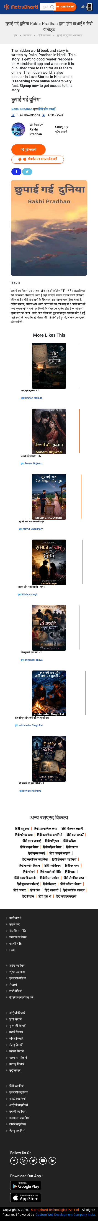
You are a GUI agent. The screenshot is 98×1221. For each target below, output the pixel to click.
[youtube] (43, 1161)
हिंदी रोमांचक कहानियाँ (64, 859)
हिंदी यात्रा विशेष (29, 847)
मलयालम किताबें (18, 1057)
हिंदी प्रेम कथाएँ (46, 109)
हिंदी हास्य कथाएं (32, 841)
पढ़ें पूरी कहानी (28, 149)
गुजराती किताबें (17, 1026)
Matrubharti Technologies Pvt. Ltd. (56, 1210)
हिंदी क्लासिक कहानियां (49, 835)
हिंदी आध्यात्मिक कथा (45, 828)
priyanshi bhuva (34, 659)
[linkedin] (52, 1161)
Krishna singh (29, 594)
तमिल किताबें (16, 1038)
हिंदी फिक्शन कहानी (72, 828)
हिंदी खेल (35, 890)
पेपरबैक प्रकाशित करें (21, 997)
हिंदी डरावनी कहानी (25, 878)
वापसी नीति (15, 943)
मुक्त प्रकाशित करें (64, 6)
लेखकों (13, 984)
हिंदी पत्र (70, 872)
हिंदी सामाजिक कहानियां (35, 859)
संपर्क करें (14, 924)
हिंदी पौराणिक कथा (74, 878)
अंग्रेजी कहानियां (18, 1105)
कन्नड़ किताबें (16, 1064)
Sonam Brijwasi (33, 463)
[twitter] (33, 1161)
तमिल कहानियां (17, 1124)
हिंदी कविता (69, 841)
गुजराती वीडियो (17, 978)
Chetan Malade (33, 398)
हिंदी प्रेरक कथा (24, 835)
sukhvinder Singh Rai (31, 725)
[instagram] (24, 1161)
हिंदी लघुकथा (22, 828)
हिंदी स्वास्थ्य (72, 865)
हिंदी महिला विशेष (52, 847)
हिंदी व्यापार (19, 890)
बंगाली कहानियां (17, 1111)
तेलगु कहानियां (17, 1130)
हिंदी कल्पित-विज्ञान (70, 884)
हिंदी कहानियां (16, 1086)
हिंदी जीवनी (29, 872)
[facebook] (14, 1161)
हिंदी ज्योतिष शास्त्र (74, 890)
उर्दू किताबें (15, 1070)
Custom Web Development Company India (65, 1214)
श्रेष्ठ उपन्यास (17, 972)
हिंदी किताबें (15, 1019)
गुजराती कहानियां (18, 1092)
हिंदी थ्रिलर (49, 884)
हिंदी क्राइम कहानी (66, 896)
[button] (52, 6)
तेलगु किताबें (16, 1045)
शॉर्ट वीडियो (15, 991)
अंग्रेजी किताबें (17, 1013)
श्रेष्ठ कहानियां (17, 965)
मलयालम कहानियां (19, 1118)
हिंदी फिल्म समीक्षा (49, 878)
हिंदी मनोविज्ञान (52, 865)
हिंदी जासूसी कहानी (59, 853)
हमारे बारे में (15, 918)
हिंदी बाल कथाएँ (75, 835)
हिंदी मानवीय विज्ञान (29, 865)
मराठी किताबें (16, 1032)
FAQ (12, 950)
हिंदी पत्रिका (52, 841)
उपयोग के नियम (17, 937)
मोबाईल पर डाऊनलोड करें (42, 159)
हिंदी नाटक (72, 847)
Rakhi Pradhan (22, 109)
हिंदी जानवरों (51, 890)
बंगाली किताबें (16, 1051)
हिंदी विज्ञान (28, 896)
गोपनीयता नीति (17, 931)
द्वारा (23, 398)
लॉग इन (85, 7)
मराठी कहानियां (17, 1099)
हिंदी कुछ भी (45, 896)
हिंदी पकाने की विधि (50, 872)
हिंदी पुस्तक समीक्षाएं (28, 884)
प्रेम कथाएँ (61, 131)
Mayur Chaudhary (33, 528)
